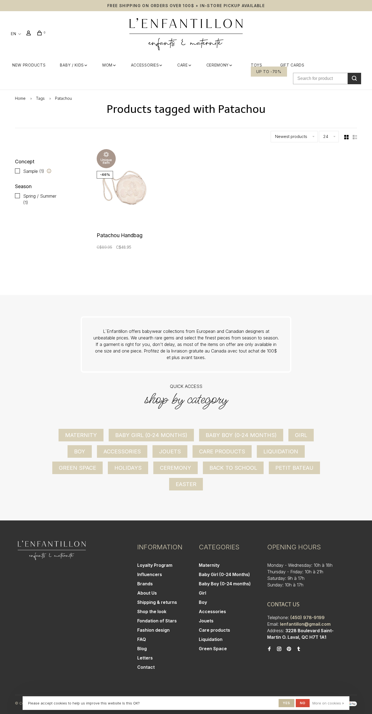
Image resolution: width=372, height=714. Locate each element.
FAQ (141, 639)
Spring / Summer (39, 199)
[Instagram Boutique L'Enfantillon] (279, 649)
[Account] (29, 33)
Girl (301, 435)
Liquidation (280, 451)
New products (28, 65)
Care (182, 65)
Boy (79, 451)
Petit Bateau (294, 468)
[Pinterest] (289, 649)
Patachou (63, 98)
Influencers (149, 574)
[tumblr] (299, 649)
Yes (286, 703)
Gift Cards (292, 65)
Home (20, 98)
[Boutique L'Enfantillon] (52, 550)
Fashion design (153, 630)
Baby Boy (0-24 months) (241, 435)
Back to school (233, 468)
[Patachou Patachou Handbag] (126, 189)
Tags (40, 98)
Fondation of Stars (157, 620)
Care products (222, 451)
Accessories (145, 65)
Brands (145, 583)
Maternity (81, 435)
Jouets (170, 451)
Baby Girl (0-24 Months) (151, 435)
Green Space (77, 468)
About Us (147, 593)
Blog (142, 648)
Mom (107, 65)
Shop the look (151, 611)
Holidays (128, 468)
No (303, 703)
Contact (146, 667)
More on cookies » (328, 703)
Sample (33, 171)
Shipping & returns (157, 602)
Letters (145, 658)
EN (13, 33)
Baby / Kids (72, 65)
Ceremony (217, 65)
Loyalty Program (154, 565)
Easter (186, 484)
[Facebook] (269, 649)
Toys (256, 65)
